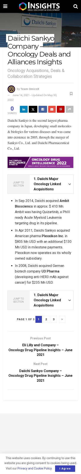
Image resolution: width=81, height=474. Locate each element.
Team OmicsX (30, 89)
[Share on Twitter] (33, 109)
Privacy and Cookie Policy (34, 468)
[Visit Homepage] (40, 6)
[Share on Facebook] (42, 109)
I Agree (65, 468)
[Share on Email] (52, 109)
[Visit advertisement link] (40, 162)
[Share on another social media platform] (69, 109)
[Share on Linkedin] (24, 109)
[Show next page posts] (62, 319)
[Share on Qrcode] (61, 109)
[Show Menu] (5, 6)
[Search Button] (75, 6)
